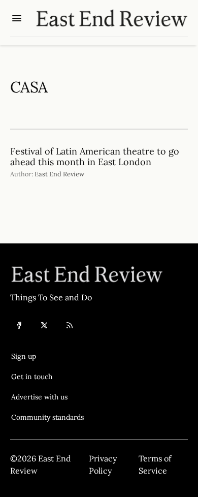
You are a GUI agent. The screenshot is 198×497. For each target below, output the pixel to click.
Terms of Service (155, 464)
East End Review (59, 174)
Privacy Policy (103, 464)
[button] (47, 356)
